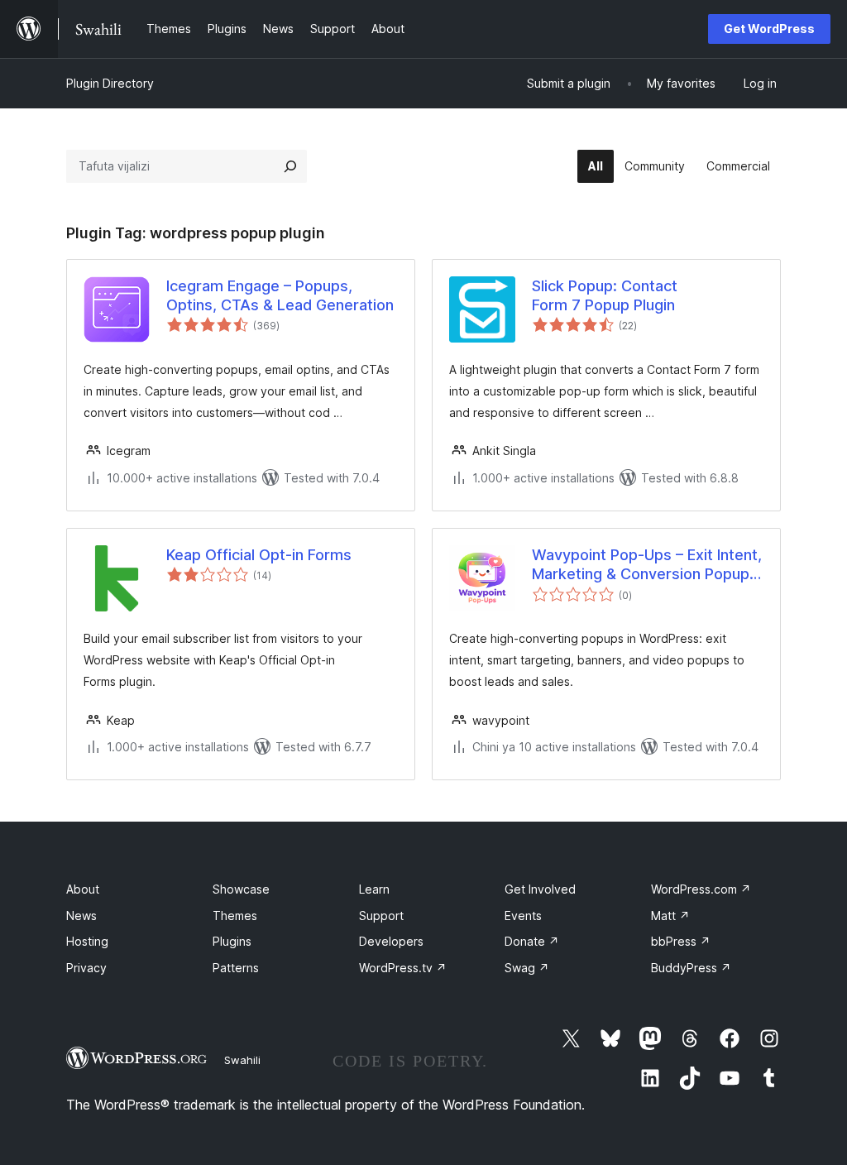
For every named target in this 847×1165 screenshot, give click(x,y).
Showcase (241, 889)
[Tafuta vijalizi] (290, 166)
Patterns (236, 968)
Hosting (87, 941)
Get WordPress (769, 29)
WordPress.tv (403, 968)
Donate (532, 941)
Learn (374, 889)
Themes (235, 916)
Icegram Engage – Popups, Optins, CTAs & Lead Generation (280, 295)
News (81, 916)
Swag (527, 968)
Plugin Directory (110, 83)
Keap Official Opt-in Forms (259, 554)
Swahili (242, 1060)
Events (523, 916)
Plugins (232, 941)
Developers (391, 941)
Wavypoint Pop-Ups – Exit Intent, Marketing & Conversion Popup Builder (647, 565)
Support (381, 916)
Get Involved (540, 889)
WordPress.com (701, 889)
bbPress (681, 941)
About (82, 889)
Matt (670, 916)
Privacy (86, 968)
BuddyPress (691, 968)
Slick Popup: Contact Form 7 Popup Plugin (604, 295)
